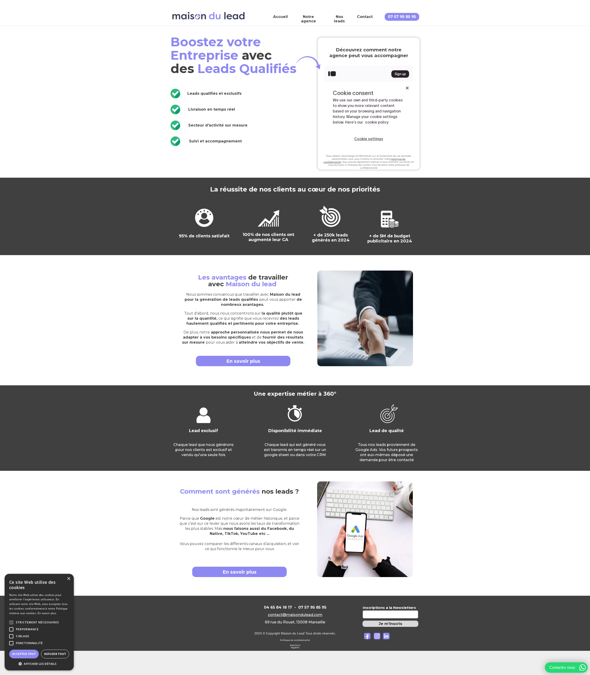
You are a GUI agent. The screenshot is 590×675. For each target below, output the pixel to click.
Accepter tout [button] (24, 654)
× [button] (68, 579)
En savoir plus (47, 613)
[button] (39, 663)
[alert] (39, 622)
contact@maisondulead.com (295, 615)
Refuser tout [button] (55, 654)
